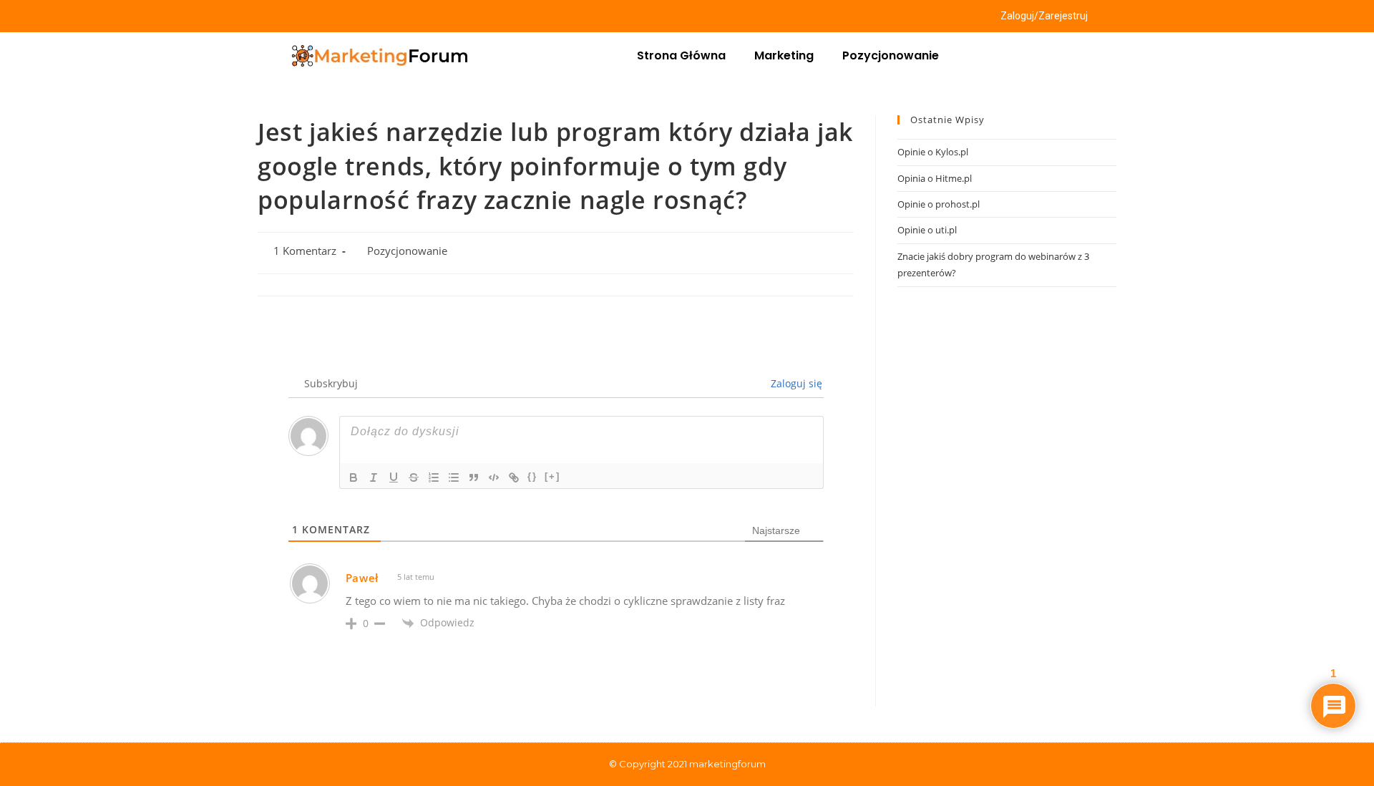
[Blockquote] (474, 477)
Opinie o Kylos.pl (932, 151)
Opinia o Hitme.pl (934, 178)
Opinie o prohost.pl (938, 204)
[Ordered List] (434, 477)
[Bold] (354, 477)
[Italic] (374, 477)
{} (532, 476)
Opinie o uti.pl (927, 229)
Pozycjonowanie (890, 55)
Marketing (784, 55)
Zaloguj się (795, 383)
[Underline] (394, 477)
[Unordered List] (454, 477)
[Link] (514, 477)
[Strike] (414, 477)
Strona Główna (681, 55)
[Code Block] (494, 477)
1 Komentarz (304, 251)
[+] (552, 476)
